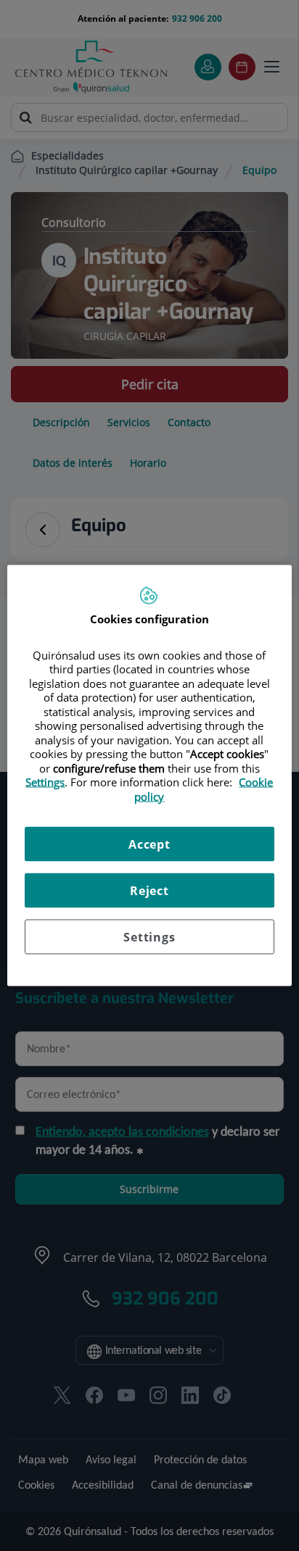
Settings (149, 937)
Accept (149, 844)
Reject (149, 891)
